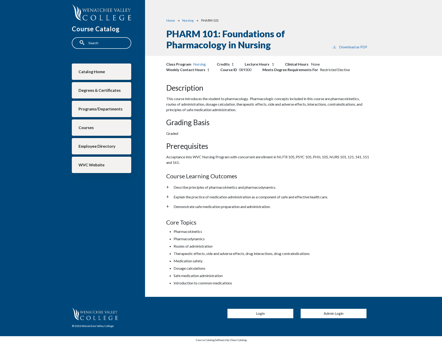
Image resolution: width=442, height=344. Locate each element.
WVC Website (92, 164)
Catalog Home (92, 71)
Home (170, 20)
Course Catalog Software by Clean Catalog (221, 340)
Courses (86, 127)
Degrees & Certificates (100, 90)
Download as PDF (353, 47)
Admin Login (333, 313)
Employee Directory (97, 146)
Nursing (188, 20)
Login (260, 313)
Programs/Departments (100, 109)
